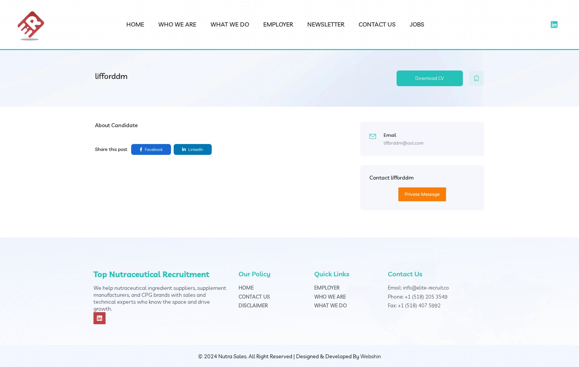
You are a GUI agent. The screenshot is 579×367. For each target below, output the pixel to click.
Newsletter (325, 24)
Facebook (153, 149)
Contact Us (377, 24)
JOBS (417, 24)
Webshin (370, 356)
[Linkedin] (554, 24)
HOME (135, 24)
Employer (278, 24)
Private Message (422, 194)
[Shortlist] (476, 78)
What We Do (229, 24)
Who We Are (177, 24)
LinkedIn (195, 149)
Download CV (429, 78)
